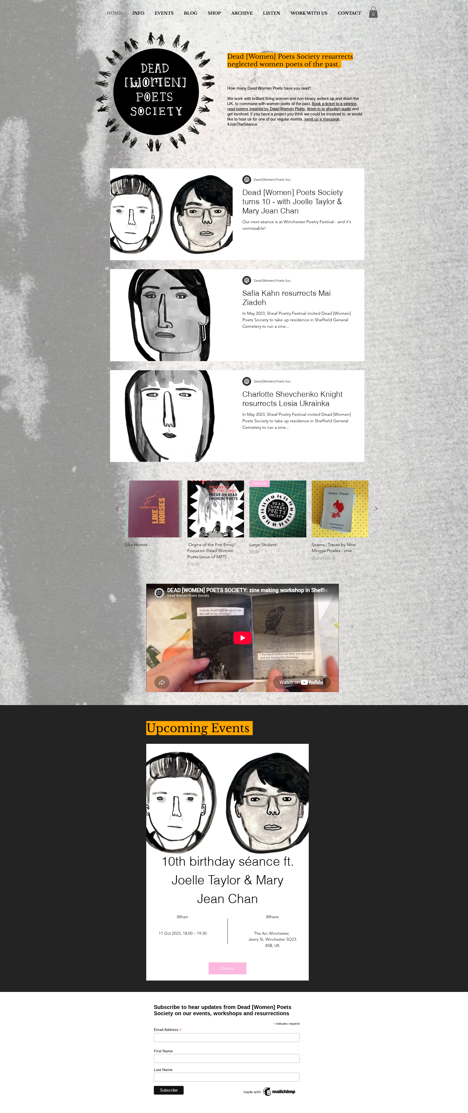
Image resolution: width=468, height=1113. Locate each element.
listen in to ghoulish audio (329, 108)
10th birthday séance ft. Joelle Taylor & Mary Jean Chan (229, 880)
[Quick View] (153, 509)
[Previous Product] (117, 508)
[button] (373, 12)
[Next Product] (376, 508)
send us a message (321, 119)
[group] (246, 524)
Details (227, 968)
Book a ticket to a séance (334, 103)
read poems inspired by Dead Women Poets (266, 108)
